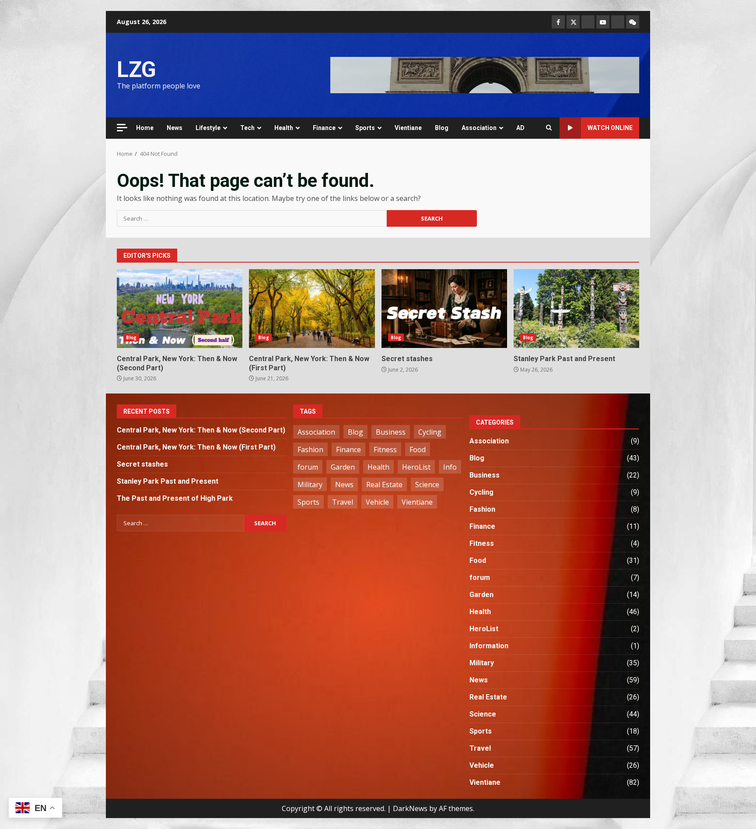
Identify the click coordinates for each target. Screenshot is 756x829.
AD (520, 127)
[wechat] (632, 21)
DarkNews (410, 808)
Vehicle (377, 502)
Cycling (429, 432)
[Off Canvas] (122, 127)
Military (310, 484)
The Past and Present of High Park (175, 498)
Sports (365, 127)
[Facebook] (558, 21)
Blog (441, 127)
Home (145, 127)
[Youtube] (602, 21)
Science (427, 484)
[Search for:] (252, 218)
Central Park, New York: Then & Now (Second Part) (179, 308)
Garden (343, 467)
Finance (324, 127)
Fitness (385, 449)
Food (418, 449)
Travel (342, 502)
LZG (136, 69)
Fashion (310, 449)
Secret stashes (444, 308)
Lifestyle (208, 127)
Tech (247, 127)
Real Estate (384, 484)
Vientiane (408, 127)
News (174, 127)
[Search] (549, 127)
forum (308, 467)
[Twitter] (573, 21)
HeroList (416, 467)
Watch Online (610, 127)
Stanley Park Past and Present (576, 308)
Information (488, 646)
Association (479, 127)
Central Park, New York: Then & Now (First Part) (311, 308)
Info (450, 467)
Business (391, 432)
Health (283, 127)
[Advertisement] (484, 74)
